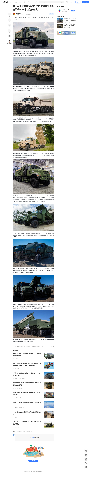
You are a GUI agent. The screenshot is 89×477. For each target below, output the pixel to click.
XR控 (14, 417)
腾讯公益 (42, 468)
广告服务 (34, 468)
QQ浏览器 (46, 468)
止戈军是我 (15, 427)
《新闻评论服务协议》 (29, 431)
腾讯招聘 (38, 468)
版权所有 (34, 473)
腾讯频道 (50, 468)
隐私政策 (27, 468)
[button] (73, 10)
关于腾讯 (14, 468)
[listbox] (33, 389)
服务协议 (23, 468)
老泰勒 (14, 358)
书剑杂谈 (14, 368)
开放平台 (31, 468)
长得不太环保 (15, 388)
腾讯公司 (31, 473)
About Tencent (19, 468)
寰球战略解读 (15, 407)
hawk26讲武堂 (15, 378)
